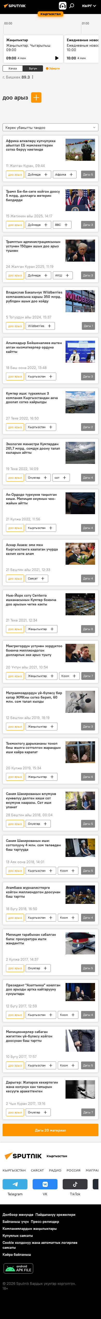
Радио (55, 1170)
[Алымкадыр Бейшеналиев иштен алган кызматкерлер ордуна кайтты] (80, 352)
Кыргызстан (37, 376)
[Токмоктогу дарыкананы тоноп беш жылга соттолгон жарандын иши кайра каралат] (80, 752)
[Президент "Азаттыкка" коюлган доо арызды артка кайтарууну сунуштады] (80, 992)
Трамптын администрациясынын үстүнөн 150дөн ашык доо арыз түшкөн (33, 246)
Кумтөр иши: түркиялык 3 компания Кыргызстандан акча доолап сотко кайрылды (32, 397)
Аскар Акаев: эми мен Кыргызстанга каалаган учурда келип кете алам (32, 549)
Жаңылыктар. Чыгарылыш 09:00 (28, 47)
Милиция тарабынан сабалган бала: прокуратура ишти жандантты (31, 939)
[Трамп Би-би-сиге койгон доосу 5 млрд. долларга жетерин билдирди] (80, 200)
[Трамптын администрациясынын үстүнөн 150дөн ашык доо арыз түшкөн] (80, 251)
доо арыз (15, 97)
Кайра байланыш (17, 1254)
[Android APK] (18, 1269)
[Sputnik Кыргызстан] (15, 7)
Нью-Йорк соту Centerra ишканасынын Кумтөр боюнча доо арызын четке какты (31, 599)
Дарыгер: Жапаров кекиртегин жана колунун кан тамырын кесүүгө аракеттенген (32, 1086)
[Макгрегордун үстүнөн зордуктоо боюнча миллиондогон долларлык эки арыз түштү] (80, 653)
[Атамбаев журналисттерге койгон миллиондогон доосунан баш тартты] (80, 894)
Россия (74, 1170)
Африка (60, 174)
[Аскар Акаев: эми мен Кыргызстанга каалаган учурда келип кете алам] (80, 554)
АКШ (58, 275)
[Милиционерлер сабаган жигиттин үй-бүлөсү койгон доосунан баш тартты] (80, 1041)
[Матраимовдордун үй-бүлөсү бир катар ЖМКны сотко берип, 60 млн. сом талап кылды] (80, 702)
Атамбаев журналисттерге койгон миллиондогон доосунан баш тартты (33, 892)
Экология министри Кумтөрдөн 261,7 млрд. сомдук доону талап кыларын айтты (33, 448)
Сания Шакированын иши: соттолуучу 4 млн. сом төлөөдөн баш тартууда (33, 845)
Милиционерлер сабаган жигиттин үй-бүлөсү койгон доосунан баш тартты (29, 1036)
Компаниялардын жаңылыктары (30, 1228)
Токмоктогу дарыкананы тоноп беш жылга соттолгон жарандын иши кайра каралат (33, 748)
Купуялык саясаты (18, 1235)
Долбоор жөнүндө (18, 1214)
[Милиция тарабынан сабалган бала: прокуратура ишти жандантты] (80, 943)
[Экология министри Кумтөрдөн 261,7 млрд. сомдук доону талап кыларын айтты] (80, 453)
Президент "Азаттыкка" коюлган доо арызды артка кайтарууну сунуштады (33, 989)
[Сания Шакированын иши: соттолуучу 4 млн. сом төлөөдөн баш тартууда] (80, 848)
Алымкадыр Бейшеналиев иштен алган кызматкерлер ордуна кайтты (34, 347)
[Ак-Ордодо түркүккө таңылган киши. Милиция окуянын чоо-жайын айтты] (80, 503)
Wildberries (36, 326)
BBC (58, 225)
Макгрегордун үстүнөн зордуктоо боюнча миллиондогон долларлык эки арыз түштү (34, 650)
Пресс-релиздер (45, 1221)
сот (57, 477)
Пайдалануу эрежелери (55, 1214)
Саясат (33, 578)
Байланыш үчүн (16, 1221)
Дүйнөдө (34, 174)
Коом (65, 676)
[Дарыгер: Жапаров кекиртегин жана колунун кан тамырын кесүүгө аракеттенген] (80, 1089)
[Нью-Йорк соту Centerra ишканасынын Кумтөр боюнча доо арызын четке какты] (80, 604)
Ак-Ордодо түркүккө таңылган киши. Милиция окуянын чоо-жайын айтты (31, 499)
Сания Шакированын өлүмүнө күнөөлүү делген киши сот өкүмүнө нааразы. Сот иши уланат (31, 800)
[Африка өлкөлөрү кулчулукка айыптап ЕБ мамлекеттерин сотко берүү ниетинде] (80, 150)
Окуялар (34, 477)
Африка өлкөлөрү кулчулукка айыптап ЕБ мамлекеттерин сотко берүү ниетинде (30, 145)
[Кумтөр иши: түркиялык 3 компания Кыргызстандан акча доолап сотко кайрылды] (80, 402)
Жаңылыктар (37, 629)
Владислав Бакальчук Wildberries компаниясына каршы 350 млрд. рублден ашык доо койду (34, 296)
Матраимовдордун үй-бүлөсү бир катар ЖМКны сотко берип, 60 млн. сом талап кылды (34, 697)
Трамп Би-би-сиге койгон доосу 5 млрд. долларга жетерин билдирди (33, 196)
